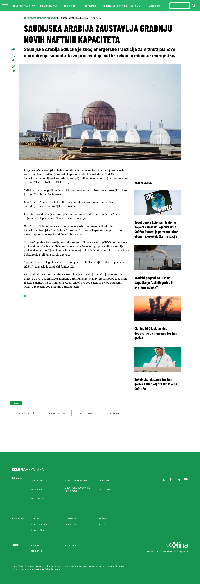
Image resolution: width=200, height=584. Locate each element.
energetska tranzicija (25, 413)
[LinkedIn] (178, 479)
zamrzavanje (115, 413)
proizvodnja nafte (57, 413)
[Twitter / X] (163, 479)
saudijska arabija (88, 413)
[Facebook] (170, 479)
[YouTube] (186, 479)
